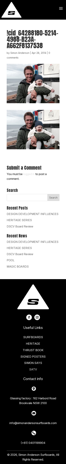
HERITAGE (33, 343)
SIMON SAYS (33, 363)
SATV (33, 369)
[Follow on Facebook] (29, 317)
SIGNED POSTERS (33, 356)
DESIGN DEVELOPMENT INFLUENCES (32, 214)
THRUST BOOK (33, 350)
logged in (29, 174)
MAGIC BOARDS (18, 266)
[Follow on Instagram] (37, 317)
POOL (10, 260)
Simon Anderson (19, 52)
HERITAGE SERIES (19, 220)
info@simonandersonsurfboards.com (33, 423)
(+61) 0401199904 (33, 443)
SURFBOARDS (33, 337)
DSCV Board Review (20, 226)
